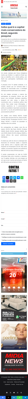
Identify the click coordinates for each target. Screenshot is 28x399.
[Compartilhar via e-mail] (11, 180)
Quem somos (10, 382)
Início (3, 20)
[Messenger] (18, 177)
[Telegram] (3, 180)
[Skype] (14, 177)
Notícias (8, 23)
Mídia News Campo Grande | (14, 379)
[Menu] (2, 7)
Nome (3, 212)
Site (2, 225)
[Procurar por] (26, 7)
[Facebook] (3, 177)
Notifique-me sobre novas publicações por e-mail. (14, 240)
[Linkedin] (11, 177)
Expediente (7, 384)
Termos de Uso (19, 384)
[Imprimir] (14, 180)
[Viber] (7, 180)
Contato (13, 384)
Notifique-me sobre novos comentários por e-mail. (14, 237)
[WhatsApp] (21, 177)
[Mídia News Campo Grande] (14, 6)
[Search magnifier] (25, 253)
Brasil (7, 20)
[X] (7, 177)
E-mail (3, 219)
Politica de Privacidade (19, 382)
